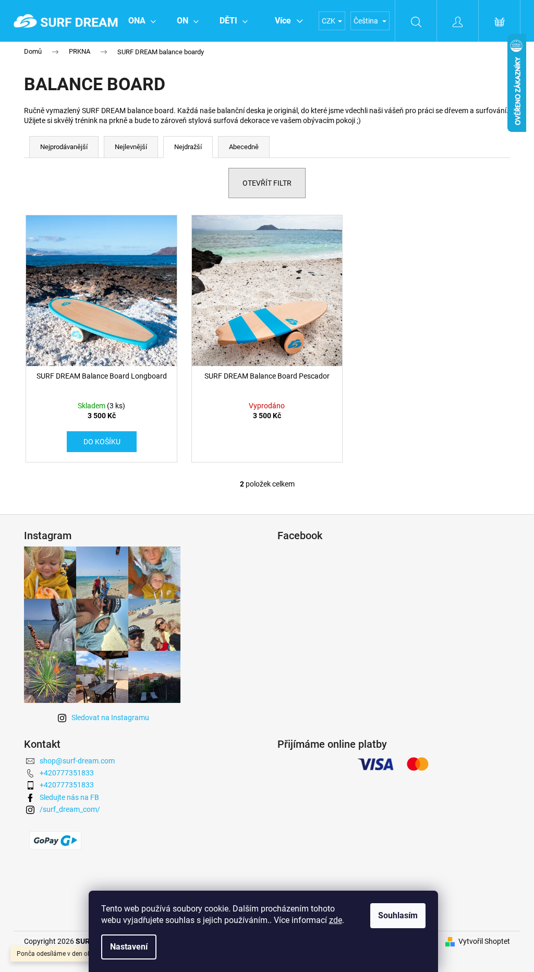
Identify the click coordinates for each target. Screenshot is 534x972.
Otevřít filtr (267, 183)
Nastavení (129, 947)
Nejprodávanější (64, 147)
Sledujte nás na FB (69, 797)
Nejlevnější (131, 147)
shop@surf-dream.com (77, 761)
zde (335, 920)
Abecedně (244, 147)
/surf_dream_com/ (70, 809)
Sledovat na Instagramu (110, 717)
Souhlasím (398, 915)
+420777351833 (67, 773)
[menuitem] (142, 21)
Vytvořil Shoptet (484, 941)
